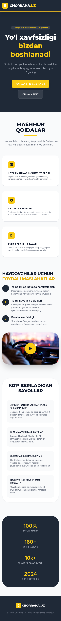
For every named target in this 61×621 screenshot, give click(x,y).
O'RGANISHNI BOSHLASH (30, 83)
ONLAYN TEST (30, 94)
